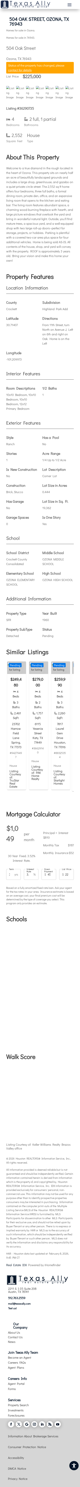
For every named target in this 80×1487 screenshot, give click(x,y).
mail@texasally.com (19, 1303)
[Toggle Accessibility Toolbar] (74, 1466)
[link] (16, 725)
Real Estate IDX (16, 1265)
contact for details (20, 70)
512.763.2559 (16, 1298)
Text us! (12, 1308)
